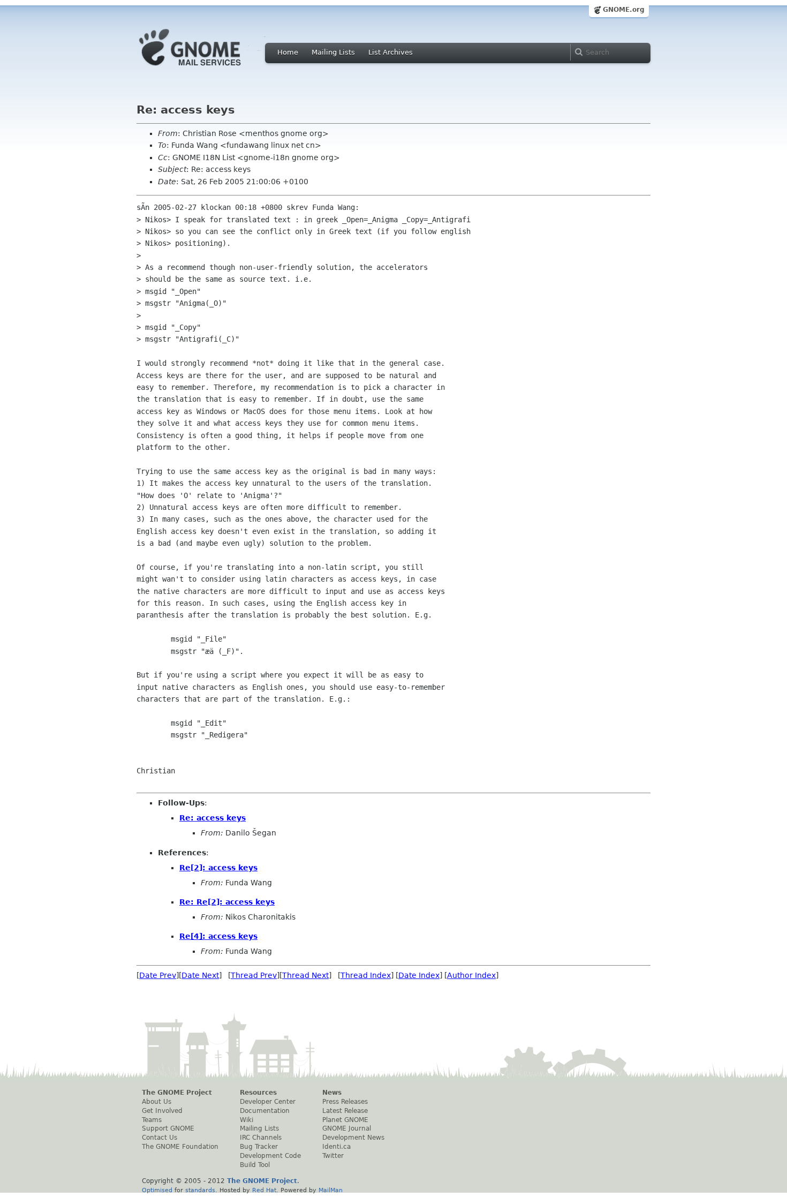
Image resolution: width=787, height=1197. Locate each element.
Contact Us (159, 1137)
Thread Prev (254, 975)
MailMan (331, 1190)
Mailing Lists (333, 52)
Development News (353, 1137)
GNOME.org (624, 9)
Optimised (157, 1190)
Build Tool (255, 1165)
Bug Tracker (259, 1146)
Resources (258, 1092)
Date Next (200, 975)
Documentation (265, 1111)
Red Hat (264, 1190)
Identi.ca (336, 1146)
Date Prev (157, 975)
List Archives (390, 52)
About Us (156, 1101)
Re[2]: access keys (218, 867)
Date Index (419, 975)
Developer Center (268, 1101)
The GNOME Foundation (180, 1146)
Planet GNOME (345, 1120)
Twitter (333, 1156)
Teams (152, 1120)
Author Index (471, 975)
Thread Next (305, 975)
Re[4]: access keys (218, 936)
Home (287, 52)
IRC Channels (261, 1137)
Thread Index (365, 975)
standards (200, 1190)
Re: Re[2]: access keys (227, 902)
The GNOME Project (177, 1092)
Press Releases (345, 1101)
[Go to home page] (206, 68)
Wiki (246, 1120)
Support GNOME (168, 1128)
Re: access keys (212, 818)
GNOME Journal (346, 1128)
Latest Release (345, 1111)
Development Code (270, 1156)
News (332, 1092)
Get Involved (162, 1111)
